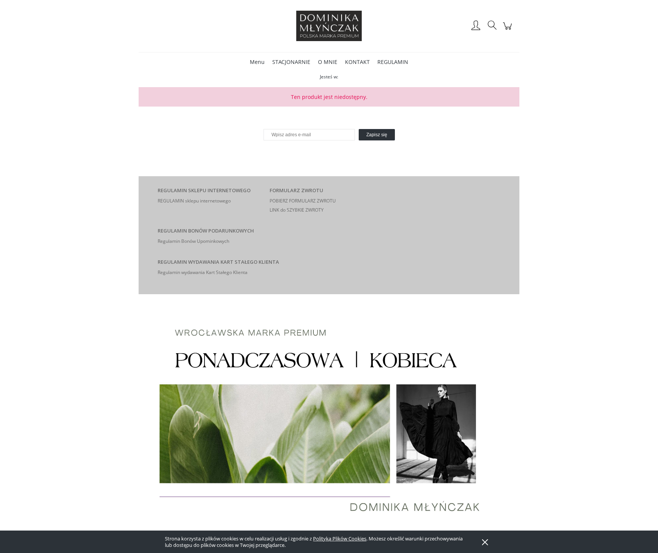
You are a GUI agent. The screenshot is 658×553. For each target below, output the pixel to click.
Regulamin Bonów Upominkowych (193, 241)
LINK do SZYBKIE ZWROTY (297, 210)
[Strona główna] (329, 26)
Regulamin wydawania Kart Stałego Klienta (203, 272)
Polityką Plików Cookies (339, 538)
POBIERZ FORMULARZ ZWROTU (303, 201)
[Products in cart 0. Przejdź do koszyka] (508, 29)
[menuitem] (257, 62)
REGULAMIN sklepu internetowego (194, 201)
